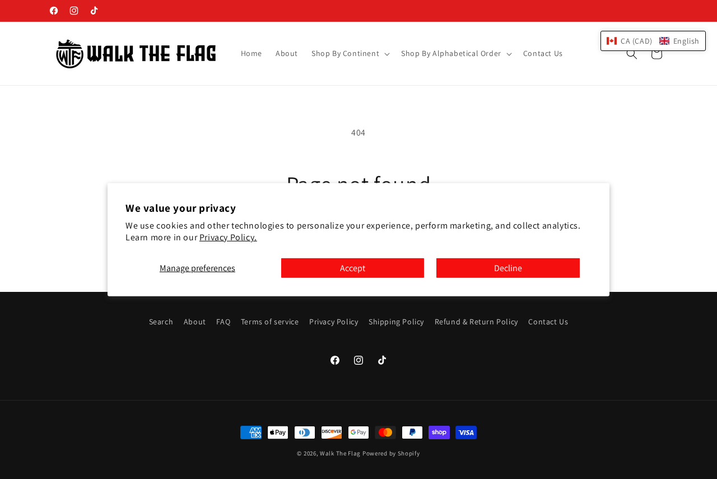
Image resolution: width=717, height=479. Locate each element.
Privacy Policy (333, 322)
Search (161, 322)
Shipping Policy (396, 322)
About (195, 322)
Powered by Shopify (391, 453)
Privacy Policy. (228, 237)
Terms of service (270, 322)
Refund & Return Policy (476, 322)
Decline (508, 267)
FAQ (223, 322)
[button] (349, 53)
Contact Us (548, 322)
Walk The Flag (340, 453)
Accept (352, 267)
